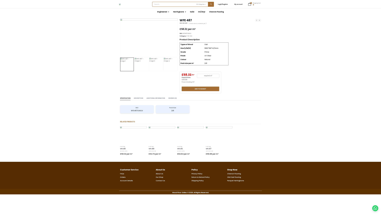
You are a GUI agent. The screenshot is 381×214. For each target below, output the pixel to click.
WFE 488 (151, 149)
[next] (259, 20)
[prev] (256, 20)
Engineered (162, 12)
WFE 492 (180, 149)
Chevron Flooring (216, 12)
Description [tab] (138, 98)
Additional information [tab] (156, 98)
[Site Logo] (129, 4)
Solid (192, 12)
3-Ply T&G (189, 36)
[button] (120, 37)
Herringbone (178, 12)
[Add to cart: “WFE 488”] (172, 129)
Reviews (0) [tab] (172, 98)
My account (238, 4)
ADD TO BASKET (200, 89)
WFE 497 (208, 149)
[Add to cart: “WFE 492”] (200, 129)
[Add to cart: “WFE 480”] (143, 129)
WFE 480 (123, 149)
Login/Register (223, 4)
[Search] (211, 4)
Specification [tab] (125, 98)
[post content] (133, 135)
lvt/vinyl (201, 12)
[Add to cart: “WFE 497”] (229, 129)
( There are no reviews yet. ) (198, 23)
